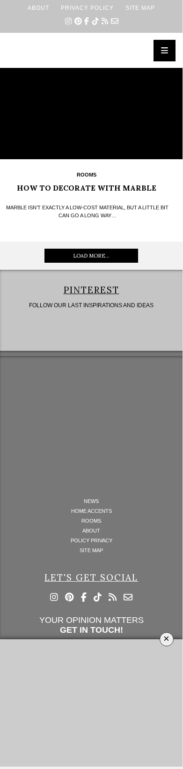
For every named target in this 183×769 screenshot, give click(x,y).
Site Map (140, 8)
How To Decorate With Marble (86, 187)
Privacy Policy (87, 8)
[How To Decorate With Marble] (91, 113)
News (91, 501)
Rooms (86, 174)
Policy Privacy (91, 540)
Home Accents (91, 511)
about (38, 8)
